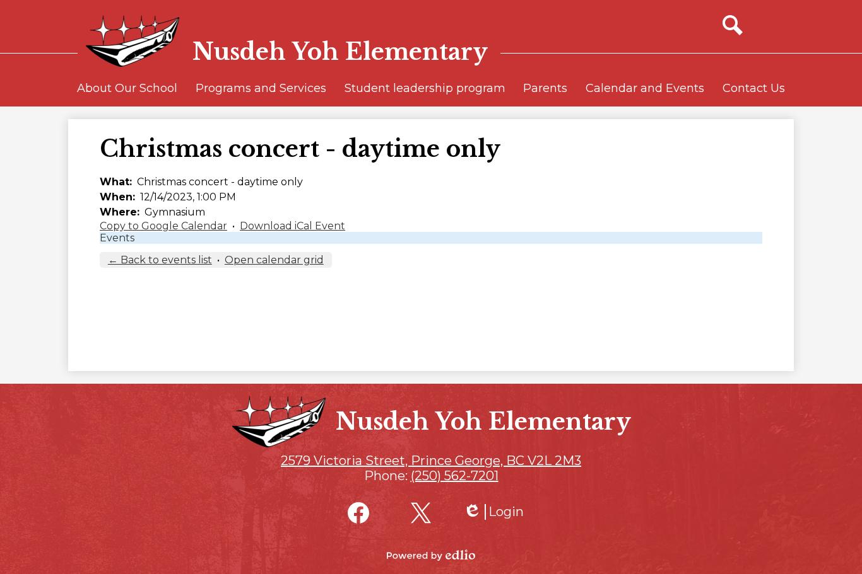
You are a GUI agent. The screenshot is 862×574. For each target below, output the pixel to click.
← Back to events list (160, 260)
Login (493, 512)
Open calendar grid (274, 260)
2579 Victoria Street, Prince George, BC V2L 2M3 (431, 460)
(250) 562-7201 (455, 475)
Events (117, 238)
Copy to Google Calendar (163, 226)
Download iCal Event (292, 226)
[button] (127, 93)
